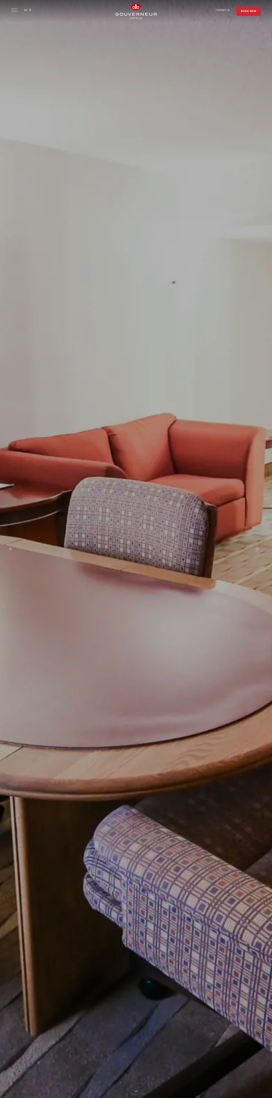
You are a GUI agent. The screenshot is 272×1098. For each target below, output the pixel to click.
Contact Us (223, 9)
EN (25, 9)
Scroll (136, 1091)
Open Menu (15, 10)
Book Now (248, 11)
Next (257, 549)
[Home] (136, 10)
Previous (10, 549)
